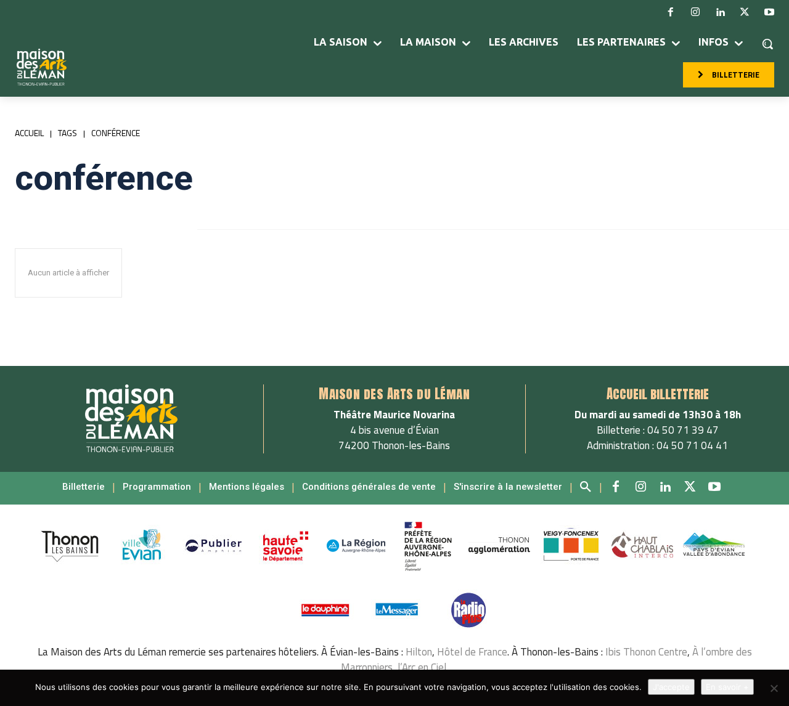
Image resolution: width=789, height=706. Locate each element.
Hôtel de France (472, 652)
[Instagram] (695, 12)
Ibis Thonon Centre (646, 652)
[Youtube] (769, 12)
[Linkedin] (720, 12)
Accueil (29, 132)
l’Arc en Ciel (422, 667)
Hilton (419, 652)
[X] (744, 12)
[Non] (773, 688)
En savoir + (727, 687)
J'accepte (671, 687)
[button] (767, 44)
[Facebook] (670, 12)
